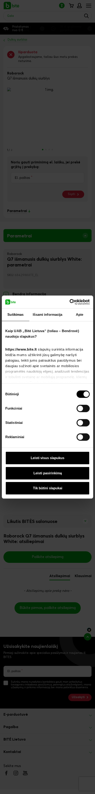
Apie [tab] (79, 314)
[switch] (83, 408)
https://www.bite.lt (21, 349)
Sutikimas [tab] (15, 314)
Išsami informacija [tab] (47, 314)
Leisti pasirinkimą (47, 473)
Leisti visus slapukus (47, 458)
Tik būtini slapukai (47, 488)
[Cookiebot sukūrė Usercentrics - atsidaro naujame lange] (69, 302)
